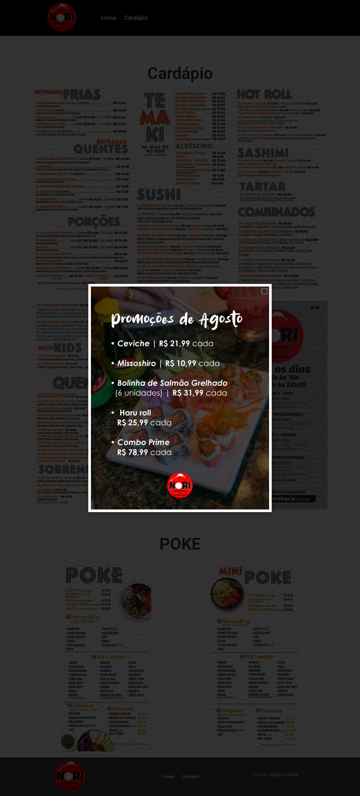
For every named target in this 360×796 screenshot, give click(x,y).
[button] (264, 291)
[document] (180, 398)
